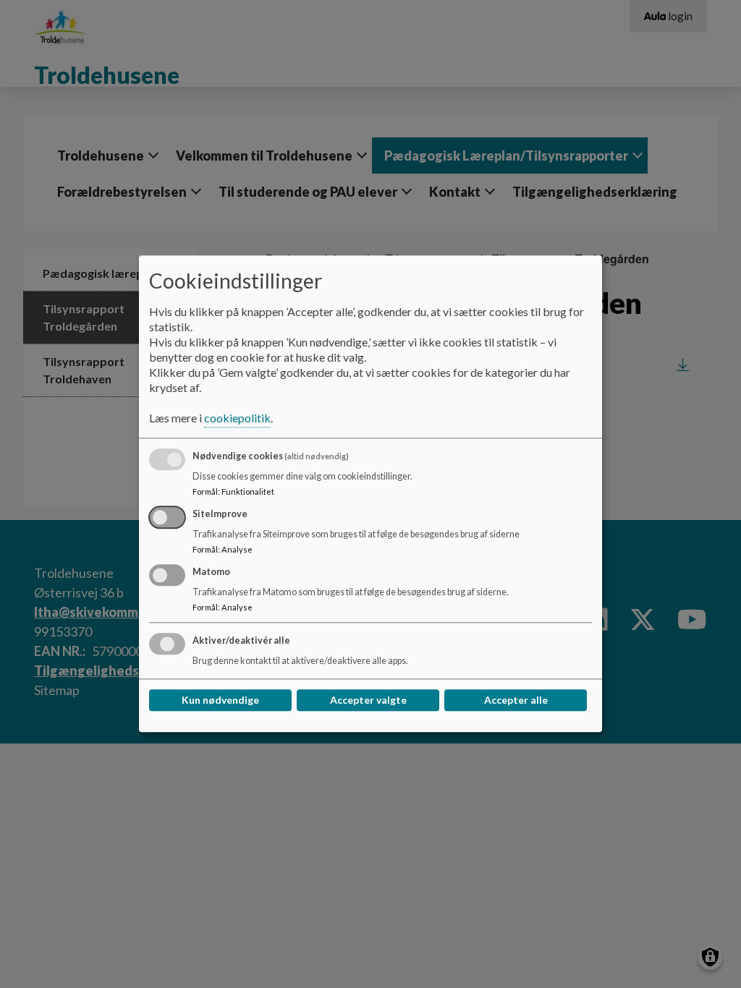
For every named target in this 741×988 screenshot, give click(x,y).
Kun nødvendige (220, 700)
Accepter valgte (368, 700)
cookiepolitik (237, 418)
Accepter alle (516, 700)
